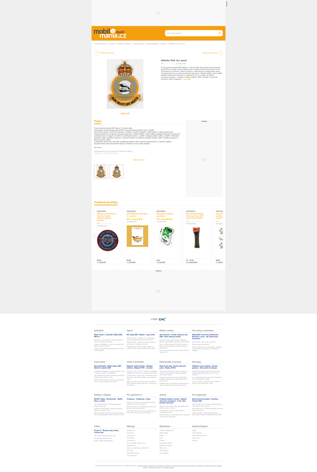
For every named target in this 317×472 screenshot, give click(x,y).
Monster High (163, 433)
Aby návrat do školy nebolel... (201, 344)
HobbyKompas (131, 445)
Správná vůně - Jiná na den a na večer (204, 342)
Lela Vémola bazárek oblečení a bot (105, 435)
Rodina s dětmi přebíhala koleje (103, 441)
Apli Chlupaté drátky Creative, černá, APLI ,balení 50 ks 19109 (195, 216)
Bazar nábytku (163, 453)
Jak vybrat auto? (132, 455)
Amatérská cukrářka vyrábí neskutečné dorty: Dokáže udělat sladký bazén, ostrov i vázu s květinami (206, 373)
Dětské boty (163, 448)
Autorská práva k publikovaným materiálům (151, 465)
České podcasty (197, 433)
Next (222, 236)
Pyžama (161, 440)
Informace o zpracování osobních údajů (209, 465)
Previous (95, 236)
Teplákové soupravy (165, 445)
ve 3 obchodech (192, 262)
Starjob (194, 430)
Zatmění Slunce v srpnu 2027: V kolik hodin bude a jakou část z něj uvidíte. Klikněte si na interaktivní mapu (142, 377)
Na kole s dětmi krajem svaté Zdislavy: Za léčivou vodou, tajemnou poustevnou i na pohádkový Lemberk (207, 348)
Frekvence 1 (196, 438)
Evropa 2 (195, 440)
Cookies (145, 467)
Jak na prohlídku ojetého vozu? (136, 443)
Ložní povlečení (164, 450)
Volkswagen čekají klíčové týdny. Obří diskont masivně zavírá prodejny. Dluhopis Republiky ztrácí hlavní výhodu (173, 373)
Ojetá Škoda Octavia (133, 453)
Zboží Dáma (130, 438)
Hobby (112, 44)
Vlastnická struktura (168, 467)
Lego (160, 438)
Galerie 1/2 (125, 113)
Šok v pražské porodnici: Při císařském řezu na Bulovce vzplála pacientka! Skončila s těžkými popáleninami (173, 346)
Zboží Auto (130, 450)
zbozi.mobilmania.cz (101, 44)
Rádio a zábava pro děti (199, 435)
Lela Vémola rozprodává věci (103, 438)
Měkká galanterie (152, 44)
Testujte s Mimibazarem (166, 430)
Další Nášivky (101, 211)
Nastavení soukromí (155, 467)
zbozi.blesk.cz (131, 440)
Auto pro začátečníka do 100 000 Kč (138, 448)
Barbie (161, 435)
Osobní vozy (131, 435)
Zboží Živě (130, 433)
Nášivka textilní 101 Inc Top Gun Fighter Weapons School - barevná (107, 217)
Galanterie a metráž (123, 44)
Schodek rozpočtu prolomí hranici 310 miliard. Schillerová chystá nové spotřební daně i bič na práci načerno (173, 379)
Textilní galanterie (139, 44)
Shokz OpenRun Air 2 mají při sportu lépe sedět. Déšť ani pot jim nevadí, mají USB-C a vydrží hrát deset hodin (141, 383)
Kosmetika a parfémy (165, 443)
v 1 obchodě (101, 262)
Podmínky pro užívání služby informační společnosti (180, 465)
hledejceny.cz (131, 430)
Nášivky (163, 44)
